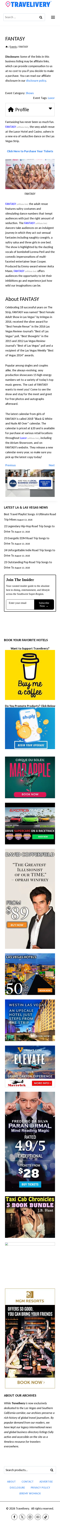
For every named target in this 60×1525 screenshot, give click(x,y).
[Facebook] (14, 1517)
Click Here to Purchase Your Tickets (30, 151)
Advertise (46, 1481)
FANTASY (10, 127)
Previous (10, 465)
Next (52, 465)
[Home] (6, 46)
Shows (30, 93)
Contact (28, 1481)
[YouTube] (38, 1517)
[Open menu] (53, 17)
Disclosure (17, 1487)
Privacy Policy (40, 1487)
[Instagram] (30, 1517)
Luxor (51, 98)
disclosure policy (36, 80)
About (11, 1481)
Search (53, 1470)
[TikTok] (46, 1517)
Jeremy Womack (30, 1493)
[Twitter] (22, 1517)
